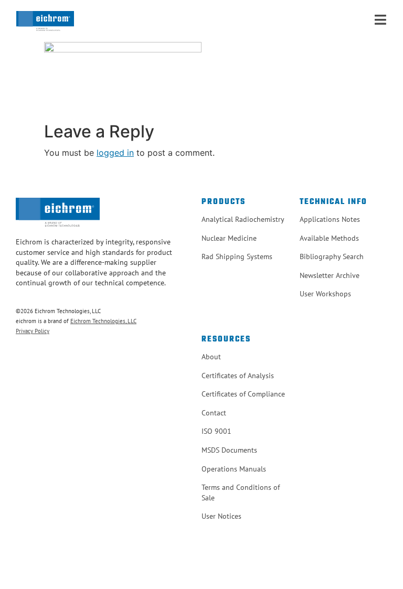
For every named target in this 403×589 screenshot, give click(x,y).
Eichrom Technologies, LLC (103, 321)
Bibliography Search (332, 256)
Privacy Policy (32, 331)
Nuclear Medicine (229, 238)
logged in (115, 152)
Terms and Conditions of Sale (241, 492)
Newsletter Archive (329, 275)
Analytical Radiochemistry (243, 219)
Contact (214, 412)
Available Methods (329, 238)
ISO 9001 (216, 431)
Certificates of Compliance (243, 394)
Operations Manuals (234, 469)
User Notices (221, 516)
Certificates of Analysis (238, 375)
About (211, 356)
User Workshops (325, 293)
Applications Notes (330, 219)
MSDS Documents (229, 450)
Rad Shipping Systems (237, 256)
